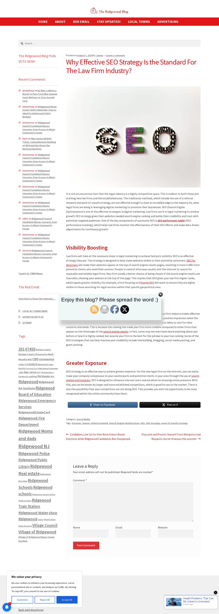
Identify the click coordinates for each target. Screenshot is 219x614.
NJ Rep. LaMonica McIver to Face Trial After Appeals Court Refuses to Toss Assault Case (39, 95)
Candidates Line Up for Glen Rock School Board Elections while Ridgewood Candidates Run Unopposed (98, 436)
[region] (44, 589)
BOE (30, 359)
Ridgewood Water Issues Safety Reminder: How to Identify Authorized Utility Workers (39, 111)
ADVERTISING (167, 21)
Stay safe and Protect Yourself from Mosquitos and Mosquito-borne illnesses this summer (171, 436)
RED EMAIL (81, 21)
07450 (30, 349)
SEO (142, 423)
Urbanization (49, 519)
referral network (99, 423)
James (99, 55)
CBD (35, 359)
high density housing (48, 368)
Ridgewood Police (34, 453)
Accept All (67, 599)
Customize (22, 599)
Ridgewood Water (33, 512)
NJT (39, 372)
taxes (40, 519)
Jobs (20, 372)
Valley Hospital (25, 526)
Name (76, 527)
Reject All (45, 599)
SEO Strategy (153, 423)
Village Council (44, 525)
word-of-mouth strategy (174, 423)
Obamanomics (47, 372)
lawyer (85, 423)
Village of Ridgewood (37, 531)
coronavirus (46, 359)
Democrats (43, 364)
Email (118, 527)
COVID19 (32, 364)
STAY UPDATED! (109, 21)
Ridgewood (28, 381)
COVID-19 (22, 364)
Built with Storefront (30, 610)
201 (21, 349)
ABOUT (60, 21)
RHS (52, 376)
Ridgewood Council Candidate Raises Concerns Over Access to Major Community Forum (38, 127)
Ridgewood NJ (34, 446)
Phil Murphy (43, 376)
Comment (80, 480)
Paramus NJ (23, 376)
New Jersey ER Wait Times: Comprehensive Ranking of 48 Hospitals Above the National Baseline (39, 143)
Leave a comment (115, 55)
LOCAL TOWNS (139, 21)
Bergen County (43, 349)
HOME (43, 21)
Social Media (83, 419)
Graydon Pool (32, 368)
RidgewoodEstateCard (34, 412)
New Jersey (30, 372)
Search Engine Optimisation (124, 423)
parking (33, 376)
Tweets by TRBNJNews (30, 273)
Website (163, 527)
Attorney (76, 423)
